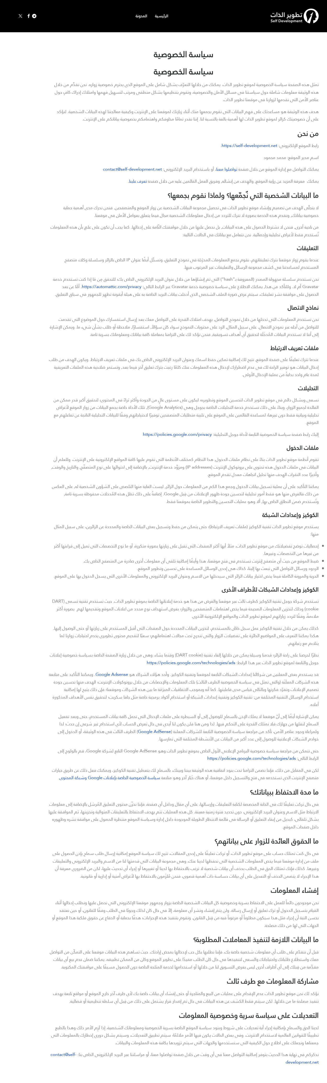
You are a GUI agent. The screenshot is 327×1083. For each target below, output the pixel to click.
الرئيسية (161, 15)
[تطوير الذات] (295, 16)
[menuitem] (160, 16)
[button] (35, 16)
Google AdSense (154, 731)
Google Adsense (112, 674)
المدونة (141, 15)
